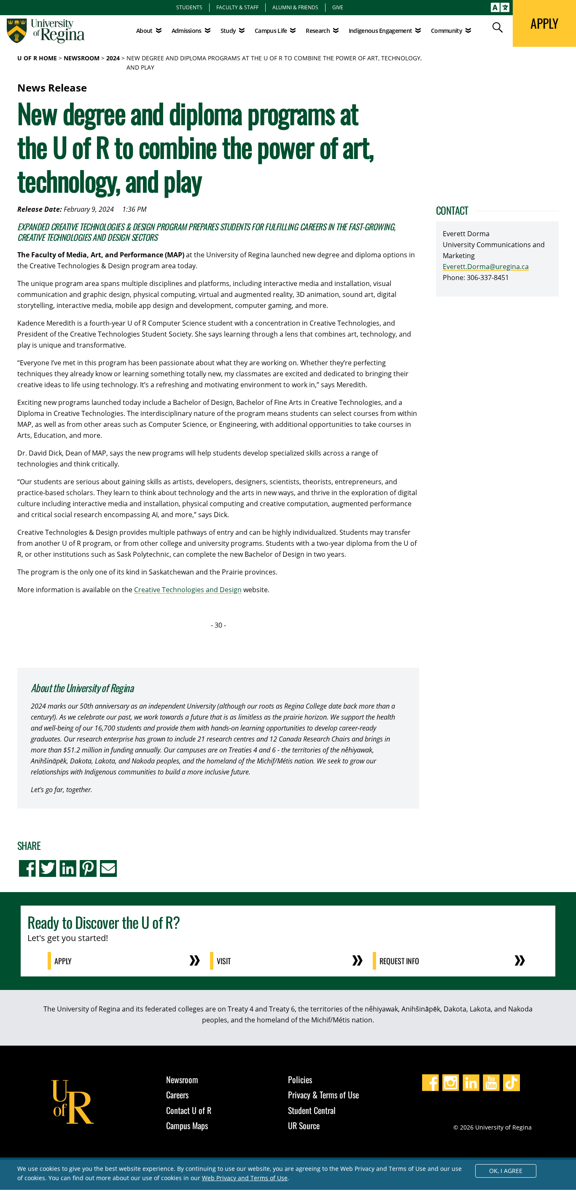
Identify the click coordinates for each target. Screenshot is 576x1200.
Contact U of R (188, 1110)
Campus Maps (187, 1125)
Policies (300, 1079)
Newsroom (82, 58)
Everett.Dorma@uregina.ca (486, 266)
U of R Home (37, 58)
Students (189, 7)
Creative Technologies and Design (188, 589)
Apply (63, 960)
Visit (224, 960)
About (144, 31)
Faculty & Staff (237, 7)
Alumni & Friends (295, 7)
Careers (177, 1094)
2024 (113, 58)
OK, (505, 1171)
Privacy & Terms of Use (323, 1094)
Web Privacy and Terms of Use (245, 1178)
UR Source (304, 1125)
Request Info (399, 960)
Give (337, 7)
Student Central (312, 1110)
